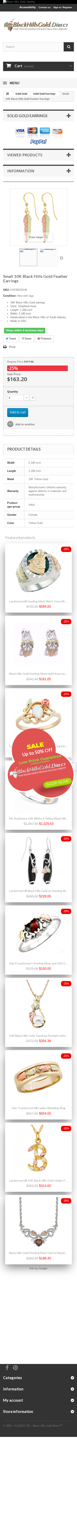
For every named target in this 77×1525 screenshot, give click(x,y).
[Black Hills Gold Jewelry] (38, 2)
